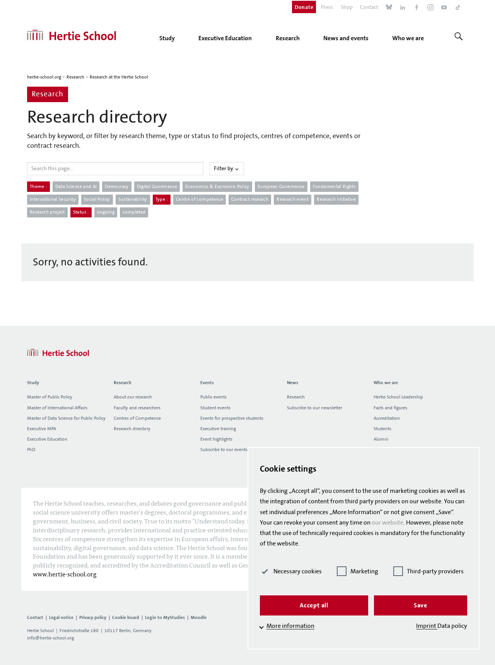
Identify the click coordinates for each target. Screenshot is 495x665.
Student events (215, 407)
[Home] (71, 35)
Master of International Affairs (57, 407)
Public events (213, 397)
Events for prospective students (231, 418)
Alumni (381, 439)
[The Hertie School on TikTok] (458, 8)
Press (327, 7)
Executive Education (47, 439)
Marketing (364, 571)
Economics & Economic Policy (217, 186)
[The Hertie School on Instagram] (430, 8)
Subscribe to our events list (227, 449)
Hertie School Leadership (398, 397)
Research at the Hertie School (119, 77)
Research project (47, 212)
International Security (53, 199)
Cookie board (125, 617)
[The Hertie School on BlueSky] (389, 8)
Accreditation (387, 418)
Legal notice (61, 617)
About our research (133, 397)
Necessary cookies (297, 571)
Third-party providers (435, 571)
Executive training (218, 428)
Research (75, 77)
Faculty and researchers (137, 407)
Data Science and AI (76, 186)
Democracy (116, 186)
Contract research (249, 199)
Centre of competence (199, 199)
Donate (304, 6)
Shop (347, 7)
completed (134, 212)
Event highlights (216, 439)
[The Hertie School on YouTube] (444, 8)
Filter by (224, 169)
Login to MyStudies (165, 617)
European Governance (281, 186)
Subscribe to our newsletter (314, 407)
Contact (369, 7)
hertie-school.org (44, 77)
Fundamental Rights (334, 186)
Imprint (426, 625)
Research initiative (336, 199)
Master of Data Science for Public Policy (66, 418)
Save (420, 605)
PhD (31, 449)
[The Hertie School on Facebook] (416, 8)
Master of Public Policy (49, 397)
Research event (293, 199)
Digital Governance (157, 186)
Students (382, 428)
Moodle (199, 617)
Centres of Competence (137, 418)
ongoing (106, 212)
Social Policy (97, 199)
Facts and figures (390, 407)
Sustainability (132, 199)
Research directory (132, 428)
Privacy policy (92, 617)
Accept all (314, 605)
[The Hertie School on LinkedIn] (402, 8)
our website (387, 522)
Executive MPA (41, 428)
